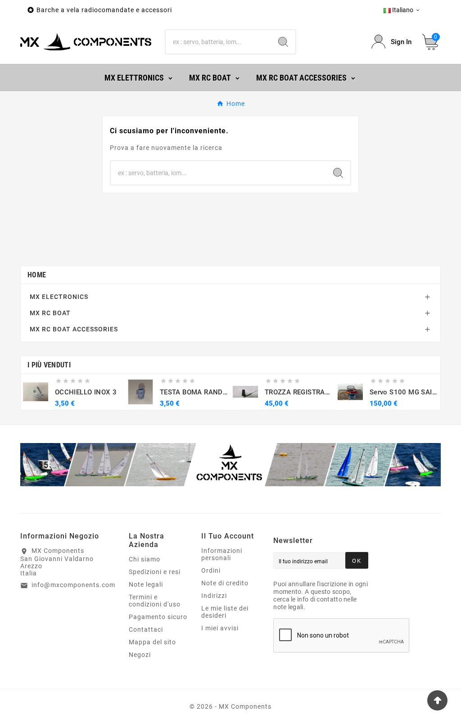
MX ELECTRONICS (59, 296)
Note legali (146, 584)
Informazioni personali (221, 554)
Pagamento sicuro (158, 616)
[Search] (283, 42)
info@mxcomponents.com (73, 584)
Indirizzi (214, 595)
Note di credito (225, 583)
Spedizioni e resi (155, 571)
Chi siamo (144, 559)
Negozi (140, 654)
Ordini (211, 570)
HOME (36, 275)
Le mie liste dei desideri (225, 612)
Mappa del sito (152, 642)
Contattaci (146, 629)
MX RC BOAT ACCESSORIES (74, 329)
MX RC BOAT (50, 313)
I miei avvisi (220, 628)
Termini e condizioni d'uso (155, 600)
